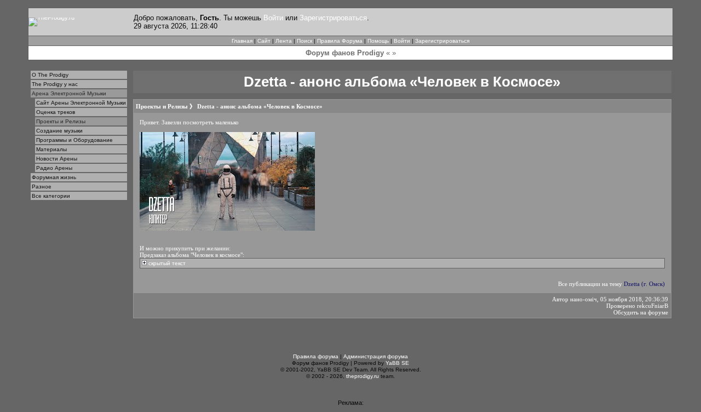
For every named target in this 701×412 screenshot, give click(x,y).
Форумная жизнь (54, 177)
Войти (273, 18)
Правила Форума (340, 41)
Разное (41, 187)
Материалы (51, 149)
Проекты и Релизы (60, 121)
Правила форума (315, 356)
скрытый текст (166, 263)
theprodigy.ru (362, 376)
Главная (242, 41)
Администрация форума (375, 356)
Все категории (51, 196)
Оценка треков (55, 112)
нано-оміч (583, 299)
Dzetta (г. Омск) (644, 284)
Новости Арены (56, 159)
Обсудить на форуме (640, 312)
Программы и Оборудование (74, 140)
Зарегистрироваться (333, 18)
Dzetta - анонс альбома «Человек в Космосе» (260, 106)
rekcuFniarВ (652, 305)
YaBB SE (397, 363)
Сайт (264, 41)
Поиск (304, 41)
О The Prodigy (50, 75)
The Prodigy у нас (55, 84)
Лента (283, 41)
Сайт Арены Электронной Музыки (81, 103)
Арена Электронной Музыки (69, 93)
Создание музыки (59, 131)
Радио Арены (54, 168)
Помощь (378, 41)
